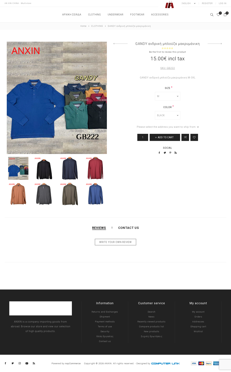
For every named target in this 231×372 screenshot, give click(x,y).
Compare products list (151, 326)
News (151, 316)
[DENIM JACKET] (120, 43)
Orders (198, 316)
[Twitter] (12, 363)
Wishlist (198, 331)
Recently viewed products (151, 321)
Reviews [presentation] (99, 228)
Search (151, 312)
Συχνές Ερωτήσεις (151, 336)
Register (207, 3)
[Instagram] (19, 363)
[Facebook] (5, 363)
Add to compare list (185, 137)
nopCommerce (73, 363)
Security (104, 331)
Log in (222, 3)
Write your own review (115, 242)
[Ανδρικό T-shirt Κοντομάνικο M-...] (215, 43)
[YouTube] (27, 363)
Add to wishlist (194, 137)
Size (167, 88)
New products (151, 331)
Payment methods (105, 321)
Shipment (105, 316)
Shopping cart (198, 326)
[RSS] (34, 363)
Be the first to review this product (167, 52)
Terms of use (105, 326)
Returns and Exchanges (105, 312)
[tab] (99, 228)
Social (167, 148)
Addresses (198, 321)
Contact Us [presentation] (128, 228)
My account (198, 312)
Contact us (105, 341)
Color (167, 107)
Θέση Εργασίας (104, 336)
